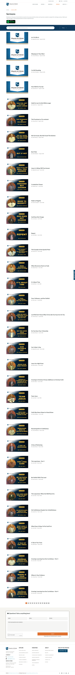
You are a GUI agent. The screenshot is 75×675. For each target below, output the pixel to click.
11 (46, 603)
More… (33, 665)
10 (44, 603)
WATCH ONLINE (35, 4)
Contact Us (47, 659)
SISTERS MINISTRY (35, 652)
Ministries (50, 4)
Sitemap (20, 664)
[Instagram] (64, 673)
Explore (42, 4)
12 (48, 603)
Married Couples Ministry (36, 660)
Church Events (22, 657)
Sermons (58, 4)
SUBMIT (52, 634)
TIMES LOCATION (63, 1)
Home (7, 9)
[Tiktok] (68, 673)
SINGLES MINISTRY (35, 657)
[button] (43, 4)
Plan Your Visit (22, 650)
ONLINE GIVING (51, 1)
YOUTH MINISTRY (35, 662)
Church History (48, 657)
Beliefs (46, 652)
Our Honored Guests (23, 652)
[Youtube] (66, 673)
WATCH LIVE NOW (74, 274)
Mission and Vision (49, 650)
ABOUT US (64, 4)
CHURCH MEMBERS (22, 659)
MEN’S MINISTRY (35, 650)
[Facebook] (62, 673)
